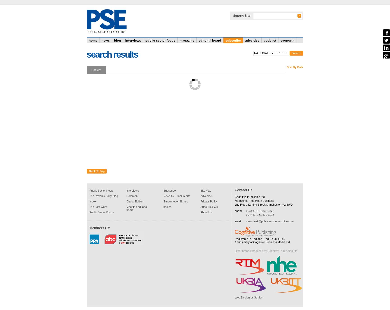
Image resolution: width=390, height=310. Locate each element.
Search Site (242, 15)
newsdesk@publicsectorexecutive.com (270, 221)
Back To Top (96, 171)
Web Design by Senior (248, 297)
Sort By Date (295, 67)
